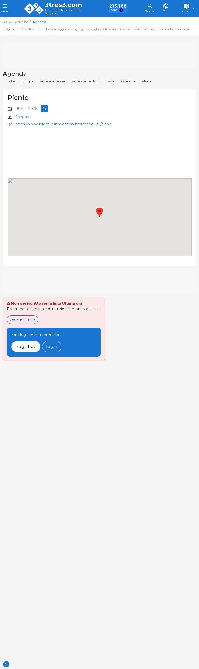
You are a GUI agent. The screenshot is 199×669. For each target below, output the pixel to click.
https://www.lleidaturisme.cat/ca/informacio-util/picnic (63, 124)
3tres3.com (63, 5)
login (52, 346)
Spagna (22, 117)
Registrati (26, 346)
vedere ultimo (22, 319)
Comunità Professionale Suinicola (63, 12)
